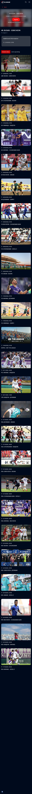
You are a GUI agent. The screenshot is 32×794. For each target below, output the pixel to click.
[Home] (5, 2)
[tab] (5, 51)
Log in (22, 22)
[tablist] (11, 51)
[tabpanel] (16, 363)
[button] (25, 2)
